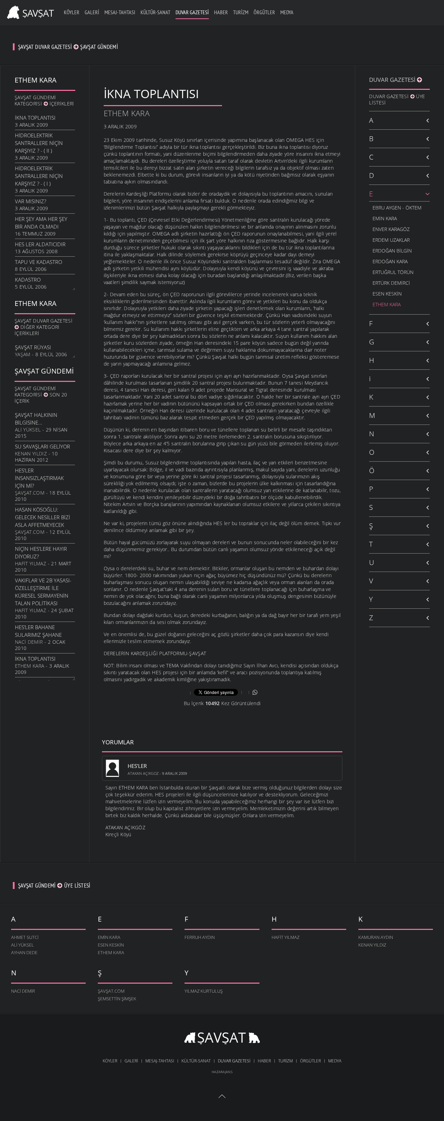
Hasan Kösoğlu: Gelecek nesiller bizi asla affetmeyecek (42, 517)
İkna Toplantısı (35, 117)
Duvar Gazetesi (192, 12)
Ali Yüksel (28, 429)
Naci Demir (29, 642)
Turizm (240, 12)
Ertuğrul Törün (393, 272)
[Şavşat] (222, 1039)
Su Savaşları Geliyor (42, 446)
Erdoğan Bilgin (392, 250)
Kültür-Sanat (155, 12)
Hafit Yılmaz (30, 563)
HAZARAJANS (222, 1071)
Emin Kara (385, 218)
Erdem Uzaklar (391, 240)
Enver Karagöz (391, 229)
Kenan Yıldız (31, 453)
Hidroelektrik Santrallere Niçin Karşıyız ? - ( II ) (39, 143)
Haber (221, 12)
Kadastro (28, 279)
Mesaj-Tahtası (119, 12)
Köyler (71, 12)
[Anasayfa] (29, 11)
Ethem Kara (29, 665)
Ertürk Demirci (391, 283)
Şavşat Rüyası (33, 347)
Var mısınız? (30, 201)
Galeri (92, 12)
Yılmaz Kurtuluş (204, 991)
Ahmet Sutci (25, 937)
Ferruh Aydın (200, 937)
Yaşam (23, 354)
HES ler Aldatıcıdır (40, 244)
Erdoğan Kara (390, 261)
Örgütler (264, 12)
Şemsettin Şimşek (117, 998)
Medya (286, 12)
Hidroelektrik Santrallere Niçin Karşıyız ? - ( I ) (39, 176)
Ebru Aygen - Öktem (397, 207)
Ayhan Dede (24, 952)
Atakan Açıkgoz (143, 773)
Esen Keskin (387, 293)
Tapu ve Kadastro (38, 261)
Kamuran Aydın (375, 937)
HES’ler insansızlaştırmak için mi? (39, 478)
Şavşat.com (29, 492)
